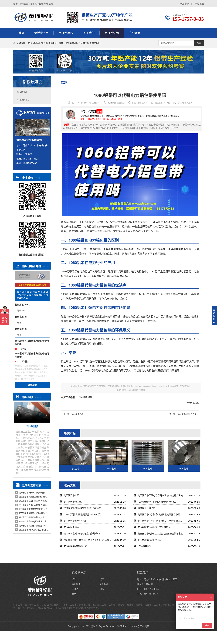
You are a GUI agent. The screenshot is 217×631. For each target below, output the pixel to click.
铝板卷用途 (66, 33)
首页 (21, 33)
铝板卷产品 (41, 33)
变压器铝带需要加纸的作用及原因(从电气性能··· (33, 509)
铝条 (102, 579)
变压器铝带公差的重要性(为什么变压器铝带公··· (33, 500)
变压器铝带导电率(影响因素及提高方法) (33, 521)
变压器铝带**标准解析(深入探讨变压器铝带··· (33, 529)
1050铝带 (148, 468)
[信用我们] (86, 618)
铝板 (102, 588)
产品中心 (184, 3)
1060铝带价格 (77, 414)
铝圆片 (75, 588)
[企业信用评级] (98, 618)
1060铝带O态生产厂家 (186, 414)
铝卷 (74, 593)
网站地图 (199, 3)
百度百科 (131, 390)
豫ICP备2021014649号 (128, 626)
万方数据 (142, 390)
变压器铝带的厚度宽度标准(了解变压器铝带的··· (33, 496)
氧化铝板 (76, 584)
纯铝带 (75, 468)
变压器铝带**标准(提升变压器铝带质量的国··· (33, 492)
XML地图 (144, 626)
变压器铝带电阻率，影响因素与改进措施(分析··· (33, 513)
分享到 (189, 402)
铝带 (61, 43)
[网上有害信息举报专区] (116, 618)
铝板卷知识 (112, 33)
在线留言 (135, 33)
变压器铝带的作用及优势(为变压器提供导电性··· (33, 505)
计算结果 (32, 385)
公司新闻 (22, 91)
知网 (136, 390)
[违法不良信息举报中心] (132, 618)
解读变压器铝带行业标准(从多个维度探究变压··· (33, 517)
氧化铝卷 (104, 584)
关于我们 (89, 33)
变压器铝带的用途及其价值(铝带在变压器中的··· (33, 525)
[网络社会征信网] (103, 618)
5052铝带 (184, 468)
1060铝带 (158, 226)
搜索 (199, 43)
